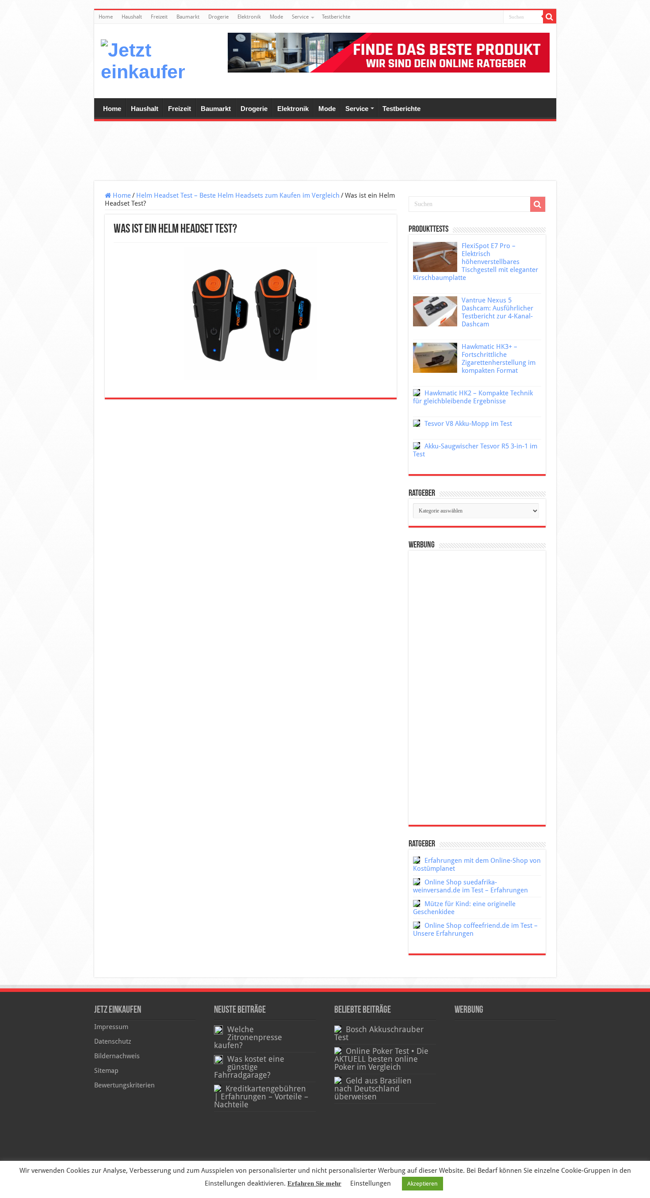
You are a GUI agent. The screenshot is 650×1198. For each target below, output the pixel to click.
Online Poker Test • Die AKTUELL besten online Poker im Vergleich (381, 1059)
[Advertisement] (325, 152)
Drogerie (218, 17)
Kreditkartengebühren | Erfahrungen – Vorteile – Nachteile (261, 1096)
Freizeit (159, 17)
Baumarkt (187, 17)
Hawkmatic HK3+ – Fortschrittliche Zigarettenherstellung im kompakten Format (498, 359)
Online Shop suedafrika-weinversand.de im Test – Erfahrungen (470, 886)
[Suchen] (549, 16)
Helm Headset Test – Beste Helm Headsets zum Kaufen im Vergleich (238, 195)
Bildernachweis (117, 1056)
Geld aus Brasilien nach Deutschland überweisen (373, 1088)
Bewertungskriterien (124, 1085)
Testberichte (336, 17)
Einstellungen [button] (370, 1183)
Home (106, 17)
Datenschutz (112, 1041)
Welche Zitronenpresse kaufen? (248, 1037)
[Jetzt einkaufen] (143, 61)
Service (300, 17)
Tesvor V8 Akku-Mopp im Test (468, 424)
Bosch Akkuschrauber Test (379, 1033)
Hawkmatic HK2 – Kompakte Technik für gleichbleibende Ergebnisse (473, 397)
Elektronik (249, 17)
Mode (276, 17)
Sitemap (106, 1071)
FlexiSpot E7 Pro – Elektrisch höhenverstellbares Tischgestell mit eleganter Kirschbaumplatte (475, 262)
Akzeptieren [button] (422, 1183)
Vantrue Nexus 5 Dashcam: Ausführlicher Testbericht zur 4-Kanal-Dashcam (497, 312)
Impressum (111, 1027)
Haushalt (132, 17)
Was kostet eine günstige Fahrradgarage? (249, 1067)
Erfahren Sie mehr (314, 1183)
